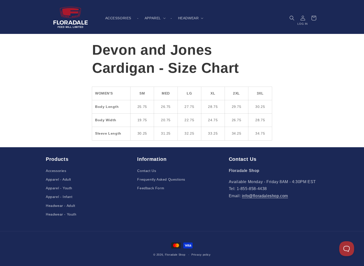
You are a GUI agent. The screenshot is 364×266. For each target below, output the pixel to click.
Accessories (56, 171)
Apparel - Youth (59, 188)
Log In (302, 23)
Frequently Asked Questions (161, 179)
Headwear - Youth (61, 214)
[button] (155, 18)
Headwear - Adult (60, 206)
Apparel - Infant (59, 197)
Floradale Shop (175, 254)
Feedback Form (150, 188)
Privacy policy (201, 254)
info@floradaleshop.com (265, 196)
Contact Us (146, 171)
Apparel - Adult (58, 179)
